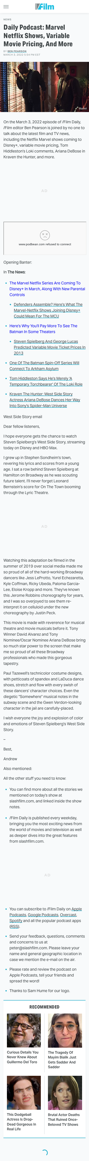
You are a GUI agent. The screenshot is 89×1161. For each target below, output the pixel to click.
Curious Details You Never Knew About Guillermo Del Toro (22, 1057)
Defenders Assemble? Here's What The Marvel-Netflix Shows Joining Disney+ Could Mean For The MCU (48, 310)
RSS (14, 926)
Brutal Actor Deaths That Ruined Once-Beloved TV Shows (64, 1120)
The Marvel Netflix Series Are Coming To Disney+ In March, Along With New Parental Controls (47, 289)
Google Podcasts (43, 914)
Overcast (68, 914)
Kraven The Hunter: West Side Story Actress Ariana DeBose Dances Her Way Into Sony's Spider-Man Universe (45, 399)
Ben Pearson (17, 51)
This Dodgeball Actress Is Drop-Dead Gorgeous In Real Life (21, 1121)
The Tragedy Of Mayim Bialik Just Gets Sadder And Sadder (62, 1059)
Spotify (16, 920)
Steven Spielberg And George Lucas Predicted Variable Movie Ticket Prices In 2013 (50, 347)
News (7, 19)
